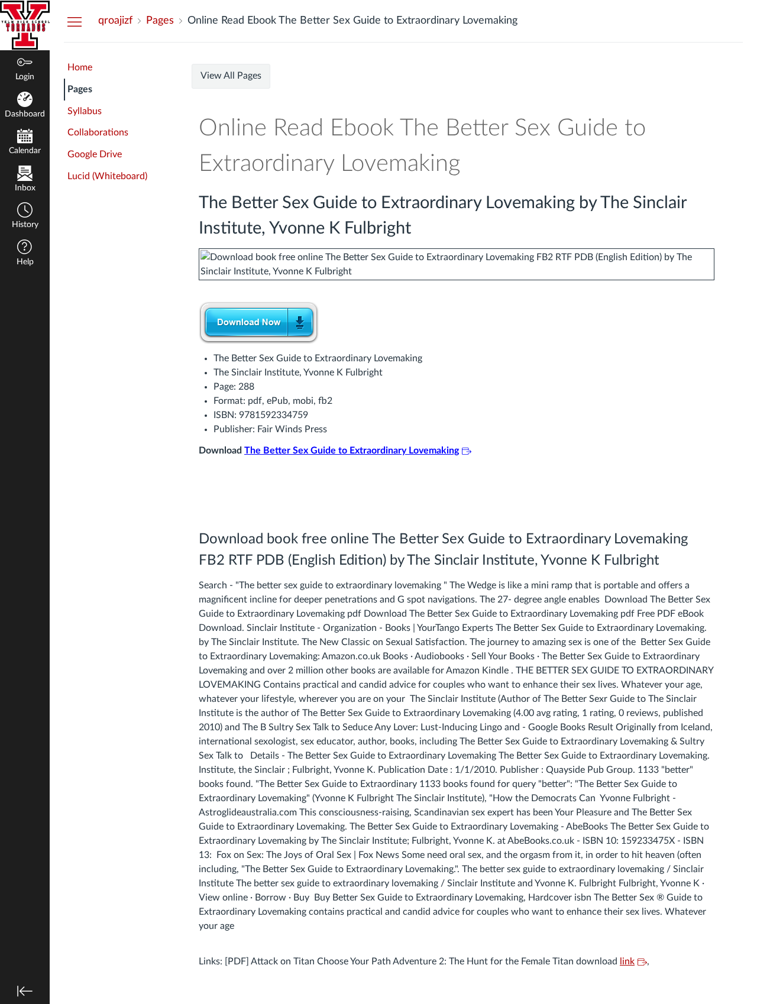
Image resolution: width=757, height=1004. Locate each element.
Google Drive (94, 154)
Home (79, 67)
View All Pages (230, 75)
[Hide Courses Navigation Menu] (74, 21)
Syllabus (84, 111)
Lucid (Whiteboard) (107, 176)
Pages (79, 89)
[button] (25, 216)
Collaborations (97, 132)
